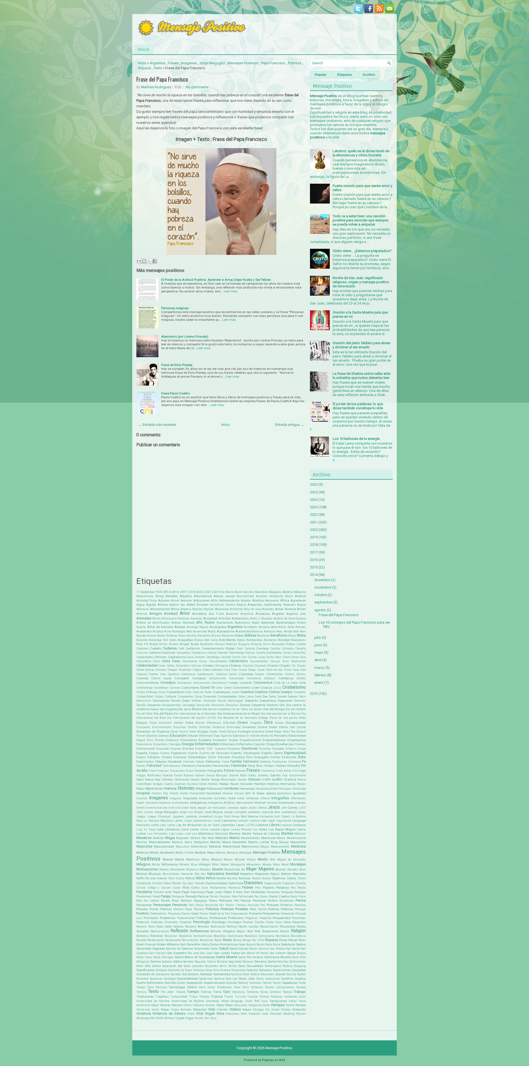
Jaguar (201, 807)
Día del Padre (163, 713)
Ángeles (278, 614)
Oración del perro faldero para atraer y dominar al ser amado (361, 345)
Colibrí (233, 674)
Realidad (203, 926)
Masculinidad (164, 846)
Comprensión (217, 678)
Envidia (188, 748)
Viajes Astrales (181, 1009)
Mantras (141, 842)
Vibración (200, 1009)
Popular (321, 75)
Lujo (171, 833)
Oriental (300, 883)
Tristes (204, 996)
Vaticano (198, 1005)
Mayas (264, 846)
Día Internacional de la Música (281, 713)
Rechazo (232, 926)
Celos (162, 665)
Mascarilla (298, 842)
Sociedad (299, 970)
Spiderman (206, 978)
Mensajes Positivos (243, 63)
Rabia (287, 922)
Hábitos (213, 784)
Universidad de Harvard (152, 1001)
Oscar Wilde (181, 887)
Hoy (165, 793)
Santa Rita (245, 957)
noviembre (322, 587)
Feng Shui (255, 766)
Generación (182, 779)
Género (194, 779)
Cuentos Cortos (267, 692)
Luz (194, 833)
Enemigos (175, 744)
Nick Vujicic (176, 878)
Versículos (143, 1009)
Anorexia (196, 618)
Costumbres (190, 688)
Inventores (286, 803)
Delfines (196, 700)
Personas (179, 905)
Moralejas (298, 864)
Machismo (206, 833)
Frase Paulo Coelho (175, 393)
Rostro (260, 944)
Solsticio (236, 974)
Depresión (285, 700)
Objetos (291, 878)
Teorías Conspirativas (279, 987)
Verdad (300, 1005)
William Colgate (174, 1018)
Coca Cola (299, 670)
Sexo (241, 966)
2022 (207, 592)
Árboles (180, 627)
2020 (200, 592)
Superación (194, 983)
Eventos (275, 757)
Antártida (224, 618)
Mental (168, 859)
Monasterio (253, 864)
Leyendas (228, 825)
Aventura (269, 631)
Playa (188, 909)
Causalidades (259, 661)
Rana (151, 926)
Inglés (140, 803)
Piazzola (253, 905)
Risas (283, 940)
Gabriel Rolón (238, 775)
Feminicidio (221, 766)
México (228, 859)
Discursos (179, 727)
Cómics (301, 674)
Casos (203, 661)
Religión (298, 930)
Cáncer (222, 652)
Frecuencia (268, 771)
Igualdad (299, 793)
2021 (314, 522)
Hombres (230, 788)
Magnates (182, 838)
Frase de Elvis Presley (177, 365)
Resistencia (298, 936)
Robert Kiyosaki (146, 944)
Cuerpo (286, 692)
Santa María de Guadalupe (195, 957)
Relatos (284, 931)
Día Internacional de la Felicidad (195, 713)
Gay (158, 779)
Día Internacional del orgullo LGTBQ (191, 718)
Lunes (179, 833)
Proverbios (171, 922)
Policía (262, 909)
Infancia (253, 798)
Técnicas (161, 987)
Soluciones (267, 974)
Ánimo (156, 618)
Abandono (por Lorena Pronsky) (184, 336)
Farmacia (294, 761)
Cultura (170, 696)
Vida (211, 1009)
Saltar (214, 948)
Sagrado (158, 948)
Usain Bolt (252, 1001)
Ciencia (216, 670)
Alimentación (160, 609)
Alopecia (185, 609)
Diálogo (263, 718)
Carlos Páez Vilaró (278, 657)
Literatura (172, 829)
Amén (301, 609)
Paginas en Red (273, 1060)
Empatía (205, 740)
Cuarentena (175, 692)
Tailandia (255, 983)
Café (181, 648)
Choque (172, 670)
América (141, 614)
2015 (314, 567)
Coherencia (188, 674)
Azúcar (151, 635)
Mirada (184, 864)
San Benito (293, 948)
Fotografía (215, 771)
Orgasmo (288, 883)
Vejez (220, 1005)
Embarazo (172, 740)
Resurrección (190, 940)
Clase (260, 670)
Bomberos (270, 640)
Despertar (259, 705)
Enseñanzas (285, 744)
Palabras (282, 887)
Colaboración (205, 674)
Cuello (235, 692)
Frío (294, 771)
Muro (302, 869)
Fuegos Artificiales (148, 775)
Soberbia (252, 970)
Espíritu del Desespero (214, 753)
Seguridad (235, 961)
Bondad (284, 640)
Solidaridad (221, 974)
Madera (235, 833)
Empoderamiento (250, 740)
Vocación (254, 1014)
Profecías (202, 918)
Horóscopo (299, 788)
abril (317, 660)
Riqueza (144, 68)
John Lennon (144, 812)
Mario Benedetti (234, 842)
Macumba (221, 833)
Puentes (248, 922)
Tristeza (217, 996)
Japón (243, 807)
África (284, 600)
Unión (302, 996)
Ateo (189, 631)
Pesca (200, 905)
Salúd (233, 948)
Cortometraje (144, 688)
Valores (176, 1005)
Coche (153, 674)
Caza (285, 661)
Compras (199, 678)
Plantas (166, 909)
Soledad (206, 974)
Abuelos (186, 596)
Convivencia (219, 683)
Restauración (155, 940)
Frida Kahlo (283, 771)
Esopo (302, 748)
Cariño (236, 657)
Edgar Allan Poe (284, 731)
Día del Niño (144, 713)
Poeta (253, 909)
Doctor (263, 727)
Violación (299, 1009)
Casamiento (189, 661)
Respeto (141, 940)
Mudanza (192, 869)
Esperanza (179, 753)
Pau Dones (261, 896)
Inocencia (164, 803)
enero (318, 682)
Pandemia (144, 892)
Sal (179, 948)
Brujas (185, 644)
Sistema (225, 970)
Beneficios (279, 635)
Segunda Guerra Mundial (211, 961)
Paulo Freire (298, 896)
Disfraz (193, 727)
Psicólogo (219, 922)
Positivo (142, 913)
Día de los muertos (216, 709)
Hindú (158, 788)
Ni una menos (156, 878)
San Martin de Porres (255, 953)
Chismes (160, 670)
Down (192, 731)
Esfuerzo (291, 748)
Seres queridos (193, 966)
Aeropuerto (272, 600)
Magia (170, 838)
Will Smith (156, 1018)
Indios (241, 798)
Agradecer (298, 600)
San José (193, 953)
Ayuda (141, 635)
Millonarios (170, 864)
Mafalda (158, 838)
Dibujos (141, 723)
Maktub (195, 838)
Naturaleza (215, 874)
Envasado (162, 748)
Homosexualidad (266, 788)
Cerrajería (221, 665)
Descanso (232, 705)
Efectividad (206, 736)
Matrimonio (250, 846)
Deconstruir (143, 700)
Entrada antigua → (289, 425)
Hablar (224, 784)
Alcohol (230, 605)
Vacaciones (278, 1001)
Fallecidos (213, 761)
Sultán (181, 983)
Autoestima (225, 631)
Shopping (300, 966)
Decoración (161, 700)
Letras (171, 825)
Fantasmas (279, 761)
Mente (179, 859)
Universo (212, 1001)
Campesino (198, 652)
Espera (164, 753)
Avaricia (257, 631)
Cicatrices (185, 670)
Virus (220, 1013)
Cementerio (183, 665)
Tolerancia (238, 992)
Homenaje (247, 788)
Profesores (236, 918)
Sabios (301, 944)
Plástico (178, 909)
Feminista (239, 765)
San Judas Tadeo (227, 953)
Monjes (267, 864)
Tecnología (177, 987)
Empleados (220, 740)
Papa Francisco (273, 63)
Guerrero (180, 784)
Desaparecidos (171, 705)
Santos (155, 961)
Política (273, 909)
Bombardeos (255, 640)
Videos (235, 1009)
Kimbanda (266, 816)
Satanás (167, 961)
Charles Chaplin (278, 665)
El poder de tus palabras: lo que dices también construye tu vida (358, 406)
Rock (183, 944)
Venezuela (240, 1005)
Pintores (273, 905)
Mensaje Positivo (266, 852)
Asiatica (158, 631)
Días (302, 718)
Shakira (288, 966)
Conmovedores (147, 683)
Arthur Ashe (286, 627)
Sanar (291, 953)
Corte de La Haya (286, 683)
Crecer (228, 688)
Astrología (178, 631)
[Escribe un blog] (144, 261)
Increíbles (220, 798)
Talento (266, 983)
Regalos (229, 931)
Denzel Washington (230, 700)
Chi (294, 665)
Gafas (252, 775)
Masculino (182, 846)
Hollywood (214, 788)
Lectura (255, 820)
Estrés (212, 757)
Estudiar (224, 757)
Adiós (214, 600)
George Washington (224, 779)
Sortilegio (170, 978)
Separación (169, 966)
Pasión (214, 896)
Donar (174, 731)
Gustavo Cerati (197, 784)
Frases (173, 63)
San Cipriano (157, 953)
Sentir (140, 966)
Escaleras (233, 748)
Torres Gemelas (270, 992)
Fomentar (201, 771)
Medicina (298, 846)
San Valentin (278, 953)
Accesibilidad (245, 596)
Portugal (300, 909)
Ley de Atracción (189, 825)
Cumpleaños (185, 696)
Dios (268, 722)
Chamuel (260, 665)
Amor (185, 613)
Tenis (245, 987)
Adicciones (201, 600)
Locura (214, 829)
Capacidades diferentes (151, 657)
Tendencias (224, 987)
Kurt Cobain (282, 816)
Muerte (217, 869)
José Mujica (213, 812)
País (258, 887)
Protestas (157, 922)
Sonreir (280, 974)
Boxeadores (298, 640)
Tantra (276, 983)
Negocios (262, 874)
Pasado (191, 896)
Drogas (203, 731)
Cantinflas (299, 652)
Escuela (278, 748)
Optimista (235, 883)
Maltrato (221, 838)
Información (298, 798)
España (141, 753)
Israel (184, 807)
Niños (210, 878)
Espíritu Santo (272, 753)
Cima (226, 670)
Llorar (194, 829)
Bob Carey (211, 640)
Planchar (300, 905)
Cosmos (175, 688)
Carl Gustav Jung (253, 657)
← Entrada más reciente (157, 425)
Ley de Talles (211, 825)
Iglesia (271, 793)
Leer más (230, 291)
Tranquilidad (178, 996)
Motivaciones (147, 869)
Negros (275, 874)
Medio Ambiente (162, 852)
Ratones (179, 926)
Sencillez (282, 961)
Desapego (189, 705)
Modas (224, 864)
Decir (302, 696)
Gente (205, 779)
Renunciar (170, 936)
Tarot (150, 987)
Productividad (186, 918)
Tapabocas (290, 983)
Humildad (213, 793)
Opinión (200, 883)
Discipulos (143, 727)
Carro (156, 661)
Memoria (232, 852)
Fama (225, 761)
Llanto (185, 829)
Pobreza (294, 63)
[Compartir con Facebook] (154, 261)
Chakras (235, 665)
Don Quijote (298, 727)
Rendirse (156, 936)
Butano (290, 644)
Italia (193, 807)
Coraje (233, 683)
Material (215, 846)
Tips (226, 992)
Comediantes (274, 674)
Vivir (244, 1014)
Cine (234, 670)
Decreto (175, 700)
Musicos (155, 874)
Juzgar (218, 816)
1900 (158, 592)
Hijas (140, 788)
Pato (234, 896)
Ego (217, 736)
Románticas (229, 944)
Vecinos (210, 1005)
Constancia (184, 683)
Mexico (216, 859)
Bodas (241, 640)
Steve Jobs (246, 978)
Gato (140, 779)
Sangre (301, 953)
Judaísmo (288, 812)
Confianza (285, 678)
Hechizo (273, 784)
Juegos (141, 816)
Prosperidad (281, 918)
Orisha (140, 887)
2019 (314, 537)
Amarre (290, 609)
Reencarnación (159, 931)
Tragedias (162, 996)
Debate (282, 696)
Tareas (140, 987)
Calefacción (192, 648)
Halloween (246, 784)
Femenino (189, 766)
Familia (236, 761)
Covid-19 (207, 687)
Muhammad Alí (234, 869)
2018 (191, 592)
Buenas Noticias (226, 644)
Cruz (161, 692)
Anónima (183, 618)
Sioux (209, 970)
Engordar (259, 744)
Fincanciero (177, 771)
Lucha (140, 833)
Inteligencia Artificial (221, 803)
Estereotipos (197, 757)
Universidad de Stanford (187, 1001)
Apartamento (225, 622)
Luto (187, 833)
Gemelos (167, 779)
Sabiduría (288, 944)
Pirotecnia (286, 905)
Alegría (241, 605)
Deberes (293, 696)
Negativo (246, 874)
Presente (255, 913)
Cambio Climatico (282, 648)
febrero (320, 675)
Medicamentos (280, 846)
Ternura (141, 992)
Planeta (142, 909)
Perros (301, 900)
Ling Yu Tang (145, 829)
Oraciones (253, 882)
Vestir (155, 1009)
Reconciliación (269, 926)
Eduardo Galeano (157, 736)
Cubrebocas (221, 692)
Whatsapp (143, 1018)
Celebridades (147, 665)
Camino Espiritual (162, 652)
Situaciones (238, 970)
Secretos (188, 961)
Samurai (264, 948)
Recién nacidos (249, 926)
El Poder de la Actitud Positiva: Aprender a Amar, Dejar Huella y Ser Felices (216, 280)
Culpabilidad (144, 696)
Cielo (206, 670)
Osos (204, 887)
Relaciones (270, 931)
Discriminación (161, 727)
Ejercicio (239, 736)
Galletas (263, 775)
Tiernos (206, 992)
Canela (260, 652)
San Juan (206, 953)
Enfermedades (206, 744)
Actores (164, 600)
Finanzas (162, 771)
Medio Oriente (185, 852)
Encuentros (160, 744)
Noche (221, 878)
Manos (281, 838)
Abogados (275, 592)
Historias (186, 788)
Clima (288, 670)
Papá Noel (243, 892)
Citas (252, 670)
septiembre (323, 602)
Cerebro (208, 665)
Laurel (217, 820)
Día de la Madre (189, 709)
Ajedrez (174, 605)
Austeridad (200, 631)
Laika (188, 820)
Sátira (177, 961)
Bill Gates (170, 640)
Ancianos (262, 614)
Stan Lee (231, 978)
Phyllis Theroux (236, 905)
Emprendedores (274, 740)
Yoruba (198, 1018)
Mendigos (245, 852)
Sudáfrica (287, 978)
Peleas (213, 900)
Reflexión (179, 930)
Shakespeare (273, 966)
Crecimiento (242, 688)
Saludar (244, 948)
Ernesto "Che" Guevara (210, 748)
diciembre (322, 580)
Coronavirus (262, 682)
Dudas (213, 731)
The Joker (167, 992)
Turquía (252, 996)
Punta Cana (274, 922)
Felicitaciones (171, 766)
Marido (215, 842)
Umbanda (290, 996)
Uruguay (236, 1001)
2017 (184, 592)
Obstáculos (143, 883)
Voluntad (276, 1014)
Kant (227, 816)
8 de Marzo (226, 592)
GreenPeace (144, 784)
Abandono (261, 592)
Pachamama (218, 887)
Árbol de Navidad (160, 627)
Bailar (161, 635)
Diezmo (200, 723)
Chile (140, 670)
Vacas (293, 1001)
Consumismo (201, 683)
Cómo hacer (161, 678)
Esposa (141, 757)
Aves (279, 631)
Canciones (236, 652)
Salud (223, 948)
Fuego (302, 771)
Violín (191, 1014)
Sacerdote (143, 948)
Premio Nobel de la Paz (214, 913)
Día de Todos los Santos (246, 709)
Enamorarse (144, 744)
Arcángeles (217, 627)
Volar (265, 1014)
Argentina (157, 63)
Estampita (180, 757)
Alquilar (197, 609)
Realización (217, 926)
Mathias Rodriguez (156, 87)
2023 (215, 592)
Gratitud (290, 779)
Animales (143, 618)
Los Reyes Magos (282, 829)
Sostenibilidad (187, 978)
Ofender (176, 883)
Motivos (164, 869)
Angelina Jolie (296, 614)
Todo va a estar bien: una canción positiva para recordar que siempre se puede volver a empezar (360, 220)
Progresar (251, 918)
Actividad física (146, 600)
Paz (139, 900)
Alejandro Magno (294, 605)
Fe (304, 761)
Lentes (155, 825)
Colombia (246, 674)
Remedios (142, 936)
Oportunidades (217, 883)
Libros (274, 825)
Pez (221, 905)
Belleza (250, 635)
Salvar (254, 948)
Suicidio (171, 983)
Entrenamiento (145, 748)
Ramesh (141, 926)
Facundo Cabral (193, 761)
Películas (225, 900)
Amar (279, 609)
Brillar (163, 644)
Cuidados (299, 692)
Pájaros (268, 887)
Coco (163, 674)
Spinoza (219, 978)
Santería (258, 957)
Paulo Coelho (279, 896)
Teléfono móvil (196, 987)
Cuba (188, 692)
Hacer (234, 784)
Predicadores (158, 913)
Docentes (249, 727)
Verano (290, 1005)
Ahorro (163, 605)
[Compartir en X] (149, 261)
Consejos (168, 682)
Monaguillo (238, 864)
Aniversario (169, 618)
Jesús (274, 807)
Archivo (369, 75)
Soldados (193, 974)
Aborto (287, 592)
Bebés (239, 635)
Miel (272, 859)
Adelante (186, 600)
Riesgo (246, 940)
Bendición (263, 635)
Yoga (189, 1018)
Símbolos (161, 970)
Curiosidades (227, 696)
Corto (302, 683)
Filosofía (293, 766)
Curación (209, 696)
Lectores (243, 820)
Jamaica (233, 807)
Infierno (265, 798)
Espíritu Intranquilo (245, 753)
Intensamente (244, 803)
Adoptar (246, 600)
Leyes (240, 825)
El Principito (279, 736)
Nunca (266, 878)
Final (152, 771)
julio (317, 637)
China (149, 670)
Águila (151, 605)
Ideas (260, 793)
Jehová (262, 807)
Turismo (240, 996)
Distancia (218, 727)
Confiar (301, 678)
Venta (266, 1005)
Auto (211, 631)
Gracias (254, 779)
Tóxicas (287, 992)
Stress (260, 978)
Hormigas (284, 788)
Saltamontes (202, 948)
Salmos (187, 948)
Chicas (301, 665)
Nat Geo (200, 874)
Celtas (171, 665)
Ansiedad (210, 618)
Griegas (158, 784)
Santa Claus (144, 957)
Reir (258, 931)
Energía (188, 744)
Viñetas (286, 1009)
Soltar (246, 974)
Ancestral (232, 614)
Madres (287, 833)
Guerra (168, 784)
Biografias (185, 640)
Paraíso (300, 892)
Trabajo (300, 992)
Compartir (181, 678)
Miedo (263, 859)
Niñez (200, 878)
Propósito (265, 918)
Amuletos (199, 614)
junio (318, 645)
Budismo (207, 644)
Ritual (292, 940)
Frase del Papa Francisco (162, 79)
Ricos (237, 940)
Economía (258, 731)
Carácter (199, 657)
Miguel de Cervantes (291, 859)
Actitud (300, 596)
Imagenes (189, 63)
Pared (156, 896)
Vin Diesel (272, 1009)
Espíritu (193, 753)
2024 (314, 500)
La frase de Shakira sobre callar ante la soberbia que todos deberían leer (361, 376)
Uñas (225, 1001)
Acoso (289, 596)
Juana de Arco (270, 812)
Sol (184, 974)
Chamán (247, 665)
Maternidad (231, 846)
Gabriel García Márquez (211, 775)
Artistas (300, 627)
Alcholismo (217, 605)
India (232, 798)
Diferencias (214, 723)
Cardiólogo (213, 657)
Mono (276, 864)
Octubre (157, 883)
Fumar (178, 775)
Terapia (301, 987)
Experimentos (145, 761)
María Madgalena (197, 842)
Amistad (170, 613)
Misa (194, 864)
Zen (206, 1018)
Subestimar (273, 978)
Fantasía (265, 761)
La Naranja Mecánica (158, 820)
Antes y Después (261, 618)
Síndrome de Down (180, 970)
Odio (166, 883)
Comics (290, 674)
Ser (180, 966)
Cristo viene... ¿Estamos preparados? (362, 251)
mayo (318, 652)
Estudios (238, 757)
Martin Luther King (262, 842)
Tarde (302, 983)
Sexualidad (255, 966)
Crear (219, 688)
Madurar (300, 833)
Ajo (183, 605)
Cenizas (196, 665)
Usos (264, 1001)
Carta (166, 661)
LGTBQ (250, 825)
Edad (269, 731)
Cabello (155, 648)
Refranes (216, 931)
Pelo (236, 900)
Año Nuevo (205, 622)
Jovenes (254, 812)
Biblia (301, 635)
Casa (176, 661)
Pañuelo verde (162, 892)
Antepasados (240, 618)
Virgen (210, 1013)
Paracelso (273, 892)
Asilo (167, 631)
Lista (160, 829)
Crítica (140, 692)
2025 (314, 492)
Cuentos (247, 692)
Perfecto (273, 900)
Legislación (283, 820)
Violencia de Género (169, 1013)
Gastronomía (297, 775)
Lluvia (204, 829)
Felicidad (154, 765)
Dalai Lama (246, 696)
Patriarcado (245, 896)
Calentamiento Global (218, 648)
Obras (302, 878)
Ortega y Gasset (159, 887)
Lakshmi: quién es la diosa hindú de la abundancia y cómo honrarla (361, 153)
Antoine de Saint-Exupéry (153, 622)
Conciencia (254, 678)
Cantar (287, 652)
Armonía (264, 627)
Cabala (301, 644)
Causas (275, 661)
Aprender (267, 622)
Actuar (175, 600)
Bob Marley (227, 640)
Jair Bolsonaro (216, 807)
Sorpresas (156, 978)
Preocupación (239, 913)
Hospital (143, 793)
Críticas (151, 692)
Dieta (189, 723)
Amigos (155, 613)
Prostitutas (299, 918)
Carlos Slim (298, 657)
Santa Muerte (226, 957)
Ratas (160, 926)
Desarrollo (203, 705)
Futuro (188, 775)
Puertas (260, 922)
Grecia (301, 779)
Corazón (245, 683)
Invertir (140, 807)
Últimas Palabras (271, 996)
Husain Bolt (242, 793)
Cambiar (262, 648)
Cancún (250, 652)
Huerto (174, 793)
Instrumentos (180, 803)
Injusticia (151, 803)
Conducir (270, 678)
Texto (157, 68)
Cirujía (242, 670)
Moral (285, 864)
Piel (262, 905)
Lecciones (229, 820)
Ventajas (277, 1005)
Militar (156, 864)
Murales (292, 869)
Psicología (201, 922)
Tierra (217, 992)
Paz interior (151, 900)
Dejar (186, 700)
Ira (159, 807)
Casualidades (218, 661)
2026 (314, 484)
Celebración (298, 661)
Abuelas (172, 596)
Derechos (300, 700)
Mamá (234, 838)
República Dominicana (259, 936)
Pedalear (186, 900)
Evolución (289, 757)
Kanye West (239, 816)
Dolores (283, 727)
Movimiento (177, 869)
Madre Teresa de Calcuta (261, 833)
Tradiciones (145, 996)
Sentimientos (298, 961)
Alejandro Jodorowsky (264, 605)
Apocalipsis (242, 622)
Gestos (242, 779)
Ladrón (178, 820)
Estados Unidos (160, 757)
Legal (271, 820)
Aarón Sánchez (244, 592)
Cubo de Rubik (202, 692)
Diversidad (233, 727)
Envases (175, 748)
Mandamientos (250, 838)
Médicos (142, 852)
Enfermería (244, 744)
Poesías (241, 909)
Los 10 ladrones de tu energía (356, 439)
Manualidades (159, 842)
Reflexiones (199, 931)
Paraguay (287, 892)
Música (141, 874)
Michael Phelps (245, 859)
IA (253, 793)
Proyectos (186, 922)
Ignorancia (284, 793)
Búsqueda (278, 644)
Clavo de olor (274, 670)
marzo (319, 668)
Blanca (198, 640)
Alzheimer (236, 609)
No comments (197, 87)
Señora (156, 966)
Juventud (205, 816)
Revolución (206, 940)
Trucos (228, 996)
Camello (300, 648)
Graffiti (266, 779)
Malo (211, 838)
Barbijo (192, 635)
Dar (265, 696)
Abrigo (159, 596)
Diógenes (256, 723)
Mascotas (144, 846)
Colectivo (221, 674)
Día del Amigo (274, 709)
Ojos (190, 883)
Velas (229, 1005)
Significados (145, 970)
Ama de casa (252, 609)
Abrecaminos (144, 596)
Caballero (142, 648)
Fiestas (281, 766)
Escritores (250, 748)
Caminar (142, 652)
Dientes (178, 723)
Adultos (258, 600)
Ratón (168, 926)
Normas (232, 878)
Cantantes (274, 652)
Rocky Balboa (210, 944)
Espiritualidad (295, 753)
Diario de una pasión (283, 718)
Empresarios (296, 740)
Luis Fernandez (157, 833)
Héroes (301, 784)
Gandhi (275, 775)
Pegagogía (200, 900)
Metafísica (192, 859)
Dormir (183, 731)
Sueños (300, 978)
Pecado (165, 900)
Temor (211, 987)
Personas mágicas (175, 308)
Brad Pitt (142, 644)
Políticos (287, 909)
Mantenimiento (296, 838)
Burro (266, 644)
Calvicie (250, 648)
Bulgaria (244, 644)
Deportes (251, 700)
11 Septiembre (145, 592)
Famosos (250, 761)
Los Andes (260, 829)
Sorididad (142, 978)
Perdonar (259, 900)
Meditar (200, 852)
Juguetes (178, 816)
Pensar (246, 900)
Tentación (257, 987)
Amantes (268, 609)
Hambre (260, 784)
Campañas (183, 652)
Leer (264, 820)
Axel (296, 631)
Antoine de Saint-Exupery (290, 618)
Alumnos (222, 609)
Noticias (245, 878)
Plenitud (199, 909)
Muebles (205, 869)
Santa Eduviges (163, 957)
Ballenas (172, 635)
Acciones (262, 596)
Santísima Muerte (277, 957)
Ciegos (197, 670)
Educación (178, 735)
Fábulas (161, 761)
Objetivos (278, 878)
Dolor (273, 727)
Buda (195, 644)
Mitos (215, 864)
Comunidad (236, 678)
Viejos (246, 1009)
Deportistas (268, 700)
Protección (142, 922)
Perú (192, 905)
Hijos (149, 788)
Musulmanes (171, 874)
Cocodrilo (173, 674)
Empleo (233, 740)
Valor (155, 1005)
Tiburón (181, 992)
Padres (247, 887)
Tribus (193, 996)
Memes (221, 852)
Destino (272, 705)
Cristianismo (294, 687)
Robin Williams (168, 944)
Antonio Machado (183, 622)
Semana (248, 961)
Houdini (157, 793)
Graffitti (277, 779)
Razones (190, 926)
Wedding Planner (294, 1014)
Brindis (174, 644)
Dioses (279, 723)
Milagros (143, 864)
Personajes (162, 905)
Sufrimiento (155, 983)
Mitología (204, 864)
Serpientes (211, 966)
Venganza (254, 1005)
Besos (292, 635)
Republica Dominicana (228, 936)
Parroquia (178, 896)
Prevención (288, 913)
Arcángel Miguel (197, 627)
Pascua (203, 896)
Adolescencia (229, 600)
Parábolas (258, 892)
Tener (237, 987)
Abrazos (299, 592)
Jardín (252, 807)
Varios (187, 1005)
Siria (216, 970)
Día (282, 705)
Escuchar (265, 748)
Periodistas (286, 900)
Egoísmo (226, 736)
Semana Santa (265, 961)
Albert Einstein (198, 605)
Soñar (301, 974)
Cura (198, 696)
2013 (314, 693)
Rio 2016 (258, 940)
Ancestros (247, 614)
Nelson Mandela (293, 874)
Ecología (244, 731)
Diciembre (165, 723)
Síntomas (199, 970)
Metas (205, 859)
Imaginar (176, 798)
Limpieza (299, 825)
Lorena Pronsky (241, 829)
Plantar (154, 909)
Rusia (276, 944)
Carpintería (143, 661)
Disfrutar (205, 727)
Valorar (165, 1005)
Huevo (184, 793)
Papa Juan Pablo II (220, 892)
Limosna (286, 825)
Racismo (299, 922)
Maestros (144, 838)
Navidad (232, 874)
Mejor (211, 852)
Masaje (284, 842)
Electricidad (297, 736)
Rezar (227, 940)
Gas (285, 775)
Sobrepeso (265, 970)
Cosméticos (161, 688)
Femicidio (204, 766)
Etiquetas (344, 75)
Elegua (140, 740)
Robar (302, 940)
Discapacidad (296, 723)
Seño (148, 966)
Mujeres (266, 869)
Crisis (277, 688)
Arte (274, 627)
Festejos (269, 766)
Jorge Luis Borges (191, 812)
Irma (171, 807)
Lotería (301, 829)
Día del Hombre (295, 709)
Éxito (302, 757)
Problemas (168, 918)
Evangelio (261, 757)
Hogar (201, 788)
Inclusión (205, 798)
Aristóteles (251, 627)
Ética (249, 757)
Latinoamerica (202, 820)
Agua (140, 605)
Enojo (270, 744)
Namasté (187, 874)
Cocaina (141, 674)
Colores (259, 674)
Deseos (245, 705)
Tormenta (252, 992)
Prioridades (151, 918)
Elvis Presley (155, 740)
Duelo (222, 731)
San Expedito (177, 953)
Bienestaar (156, 640)
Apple (255, 622)
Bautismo (228, 635)
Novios (256, 878)
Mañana (177, 842)
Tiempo (193, 992)
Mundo (281, 869)
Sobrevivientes (282, 970)
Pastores (225, 896)
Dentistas (210, 700)
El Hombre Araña (257, 736)
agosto (320, 610)
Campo (211, 652)
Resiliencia (283, 936)
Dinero (242, 722)
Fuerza (167, 775)
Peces (175, 900)
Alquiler (209, 609)
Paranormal (144, 896)
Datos (272, 696)
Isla (177, 807)
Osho (195, 887)
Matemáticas (199, 846)
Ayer (303, 631)
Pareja (166, 896)
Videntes (222, 1009)
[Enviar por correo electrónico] (139, 261)
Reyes (218, 940)
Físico (189, 771)
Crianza (266, 688)
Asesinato (144, 631)
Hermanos (288, 784)
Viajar (165, 1009)
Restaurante (173, 940)
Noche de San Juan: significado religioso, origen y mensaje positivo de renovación (361, 282)
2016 (175, 592)
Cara (190, 657)
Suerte (141, 983)
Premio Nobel (189, 913)
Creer (256, 688)
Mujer (251, 869)
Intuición (272, 803)
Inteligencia (198, 803)
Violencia (143, 1013)
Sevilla (232, 966)
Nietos (190, 878)
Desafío (141, 705)
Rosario (251, 944)
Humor (228, 793)
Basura (216, 635)
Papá (176, 892)
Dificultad (229, 723)
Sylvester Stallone (237, 983)
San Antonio (278, 948)
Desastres (218, 705)
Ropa (242, 944)
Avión (288, 631)
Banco (183, 635)
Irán (165, 807)
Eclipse (232, 731)
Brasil (154, 644)
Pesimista (211, 905)
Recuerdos (287, 926)
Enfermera (227, 744)
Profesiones (218, 918)
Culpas (159, 696)
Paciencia (234, 887)
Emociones (188, 740)
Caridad (226, 657)
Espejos (154, 753)
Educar (193, 736)
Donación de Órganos (152, 731)
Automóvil (243, 631)
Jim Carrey (289, 807)
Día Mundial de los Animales (237, 718)
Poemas (227, 909)
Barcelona (204, 635)
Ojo (184, 883)
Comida (142, 678)
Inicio (143, 49)
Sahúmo (171, 948)
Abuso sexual (224, 596)
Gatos (149, 779)
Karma (253, 816)
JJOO (302, 807)
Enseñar (300, 744)
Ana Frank (216, 614)
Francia (239, 771)
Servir (223, 966)
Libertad (262, 825)
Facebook (175, 761)
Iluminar (141, 798)
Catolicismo (238, 661)
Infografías (280, 798)
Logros (225, 829)
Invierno (151, 807)
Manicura (268, 838)
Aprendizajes (285, 622)
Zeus (213, 1018)
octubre (320, 595)
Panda (302, 887)
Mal (204, 838)
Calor (239, 648)
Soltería (255, 974)
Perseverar (144, 905)
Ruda (268, 944)
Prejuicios (174, 913)
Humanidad (197, 793)
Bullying (256, 644)
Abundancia (203, 596)
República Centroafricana (195, 936)
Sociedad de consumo (152, 974)
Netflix (140, 878)
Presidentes (271, 913)
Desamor (154, 705)
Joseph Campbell (235, 812)
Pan (293, 887)
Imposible (190, 798)
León (163, 825)
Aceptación (276, 596)
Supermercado (214, 983)
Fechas (141, 766)
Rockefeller (194, 944)
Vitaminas (232, 1014)
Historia (170, 788)
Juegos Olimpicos (159, 816)
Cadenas (170, 648)
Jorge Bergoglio (212, 63)
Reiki (250, 931)
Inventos (300, 803)
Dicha (153, 723)
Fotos (228, 770)
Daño (258, 696)
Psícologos (235, 922)
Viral (199, 1013)
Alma (175, 609)
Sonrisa (291, 974)
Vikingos (258, 1009)
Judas (302, 812)
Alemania (142, 609)
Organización (273, 883)
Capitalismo (177, 657)
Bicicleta (141, 640)
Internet (260, 803)
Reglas (241, 931)
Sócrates (176, 974)
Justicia (191, 816)
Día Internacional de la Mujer (238, 713)
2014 (167, 592)
